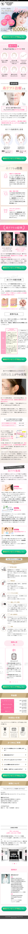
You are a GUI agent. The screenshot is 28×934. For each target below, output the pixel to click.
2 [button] (12, 682)
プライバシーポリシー (14, 917)
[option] (14, 664)
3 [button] (14, 682)
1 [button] (10, 682)
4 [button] (16, 682)
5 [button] (17, 682)
